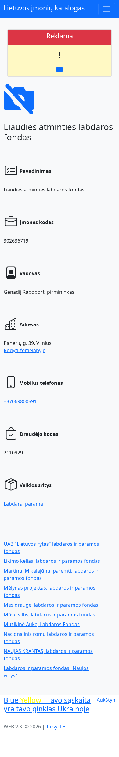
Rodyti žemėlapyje (24, 350)
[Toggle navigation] (106, 9)
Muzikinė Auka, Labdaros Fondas (42, 624)
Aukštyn (106, 699)
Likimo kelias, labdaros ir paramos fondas (52, 561)
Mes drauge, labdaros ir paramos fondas (51, 604)
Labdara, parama (23, 503)
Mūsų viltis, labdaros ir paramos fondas (49, 614)
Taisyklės (56, 726)
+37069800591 (20, 401)
